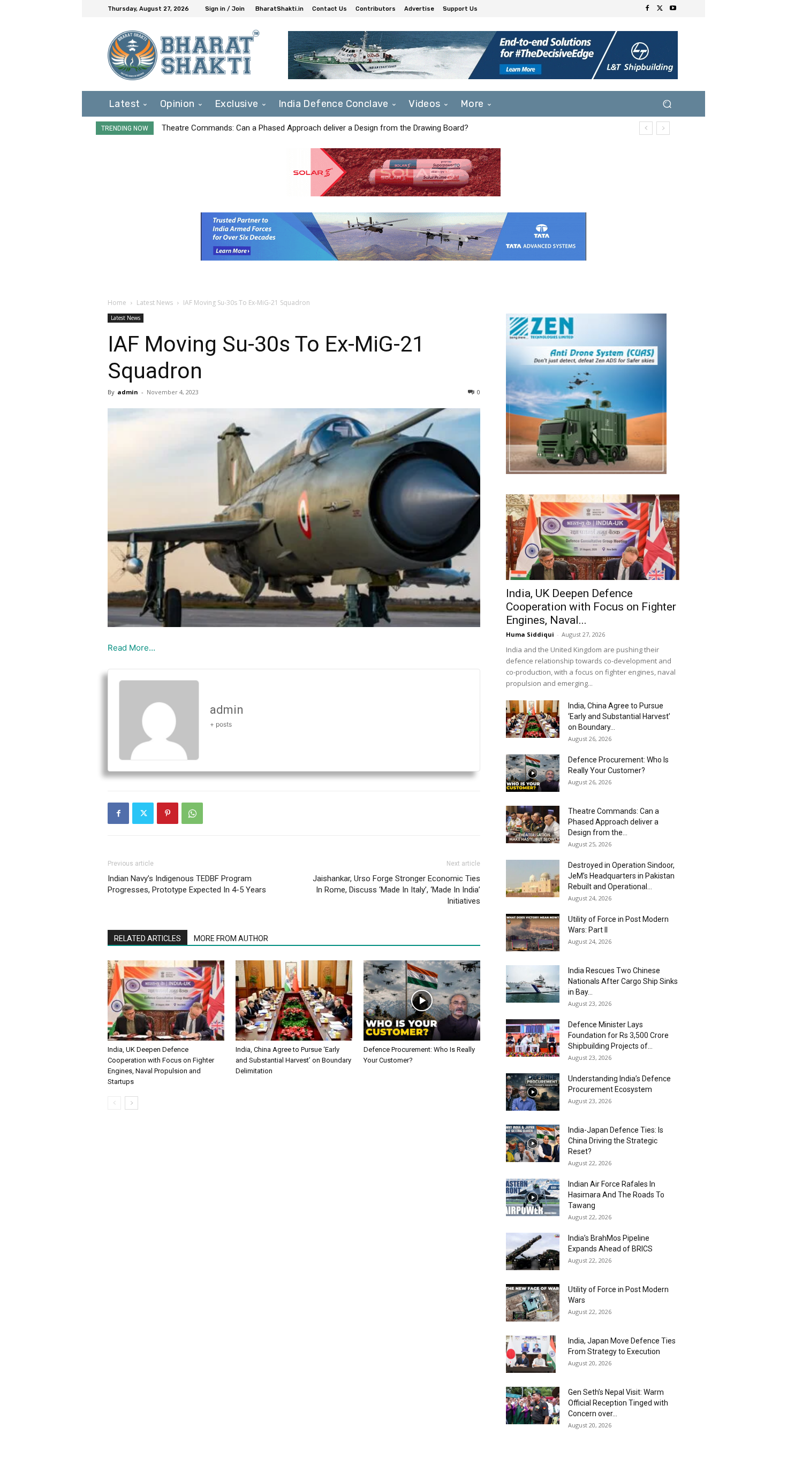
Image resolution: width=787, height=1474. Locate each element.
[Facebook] (647, 8)
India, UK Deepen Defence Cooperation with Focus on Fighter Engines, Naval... (591, 607)
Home (117, 302)
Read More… (131, 648)
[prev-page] (114, 1103)
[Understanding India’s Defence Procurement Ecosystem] (532, 1092)
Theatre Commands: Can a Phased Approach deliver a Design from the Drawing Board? (315, 128)
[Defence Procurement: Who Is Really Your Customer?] (422, 1000)
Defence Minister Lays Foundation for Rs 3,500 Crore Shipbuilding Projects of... (618, 1035)
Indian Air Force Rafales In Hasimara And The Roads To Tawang (616, 1195)
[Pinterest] (167, 813)
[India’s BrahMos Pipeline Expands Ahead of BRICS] (532, 1251)
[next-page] (131, 1103)
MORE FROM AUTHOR (231, 938)
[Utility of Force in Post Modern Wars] (532, 1303)
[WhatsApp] (192, 813)
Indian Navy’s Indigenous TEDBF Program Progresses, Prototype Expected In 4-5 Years (187, 884)
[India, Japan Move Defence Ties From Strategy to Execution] (531, 1354)
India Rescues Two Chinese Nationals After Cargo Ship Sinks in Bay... (623, 981)
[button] (666, 103)
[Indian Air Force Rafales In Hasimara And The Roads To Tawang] (532, 1197)
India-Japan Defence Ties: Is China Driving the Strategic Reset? (615, 1141)
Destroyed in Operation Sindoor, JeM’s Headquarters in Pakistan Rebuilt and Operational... (621, 876)
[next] (663, 128)
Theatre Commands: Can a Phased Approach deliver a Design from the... (613, 822)
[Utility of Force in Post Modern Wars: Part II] (532, 932)
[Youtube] (673, 8)
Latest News (155, 302)
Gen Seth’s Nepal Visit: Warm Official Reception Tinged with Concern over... (618, 1403)
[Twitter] (660, 8)
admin (127, 392)
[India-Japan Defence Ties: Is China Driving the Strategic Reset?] (532, 1143)
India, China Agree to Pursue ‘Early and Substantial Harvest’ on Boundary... (619, 716)
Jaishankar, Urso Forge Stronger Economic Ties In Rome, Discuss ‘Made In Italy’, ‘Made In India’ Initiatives (396, 890)
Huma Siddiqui (530, 634)
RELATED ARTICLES (147, 938)
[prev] (646, 128)
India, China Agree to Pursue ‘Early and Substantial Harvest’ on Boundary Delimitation (293, 1060)
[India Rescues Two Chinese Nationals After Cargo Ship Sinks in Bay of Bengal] (532, 984)
